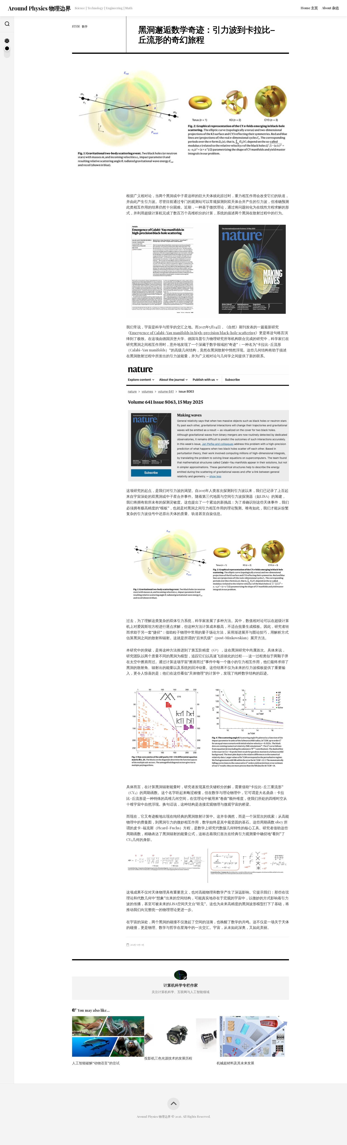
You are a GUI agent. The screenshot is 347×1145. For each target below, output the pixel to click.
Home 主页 (309, 8)
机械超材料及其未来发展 (235, 1063)
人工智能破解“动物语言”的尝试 (95, 1063)
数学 (85, 26)
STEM (76, 26)
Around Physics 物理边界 (39, 8)
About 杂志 (330, 8)
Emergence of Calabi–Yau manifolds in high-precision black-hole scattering (192, 332)
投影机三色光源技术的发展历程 (168, 1058)
